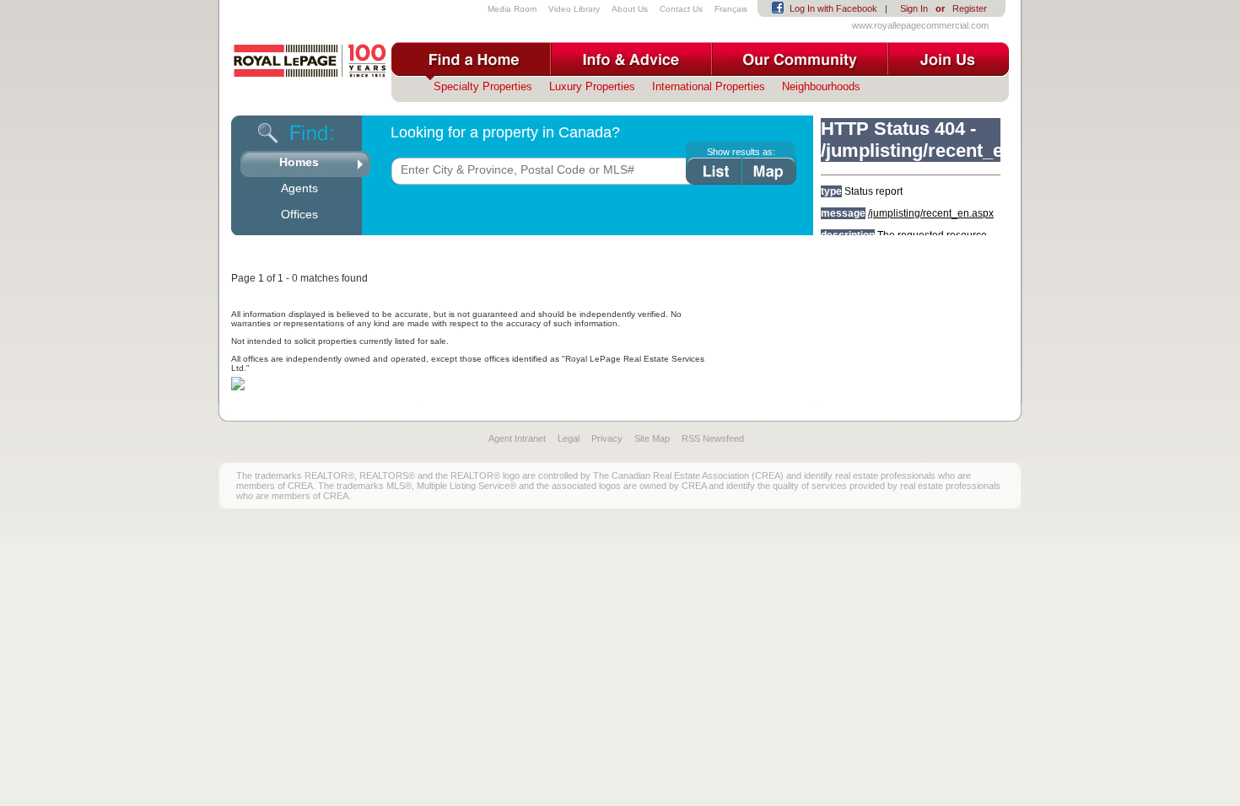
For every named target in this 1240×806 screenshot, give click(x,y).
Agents (299, 188)
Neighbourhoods (821, 86)
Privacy (607, 438)
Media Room (512, 8)
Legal (569, 438)
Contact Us (681, 8)
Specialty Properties (483, 86)
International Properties (708, 86)
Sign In (914, 8)
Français (730, 8)
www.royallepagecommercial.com (920, 25)
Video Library (574, 8)
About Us (630, 8)
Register (969, 8)
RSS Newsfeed (713, 438)
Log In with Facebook (833, 8)
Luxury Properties (592, 86)
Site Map (652, 438)
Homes (299, 162)
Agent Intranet (517, 438)
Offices (299, 214)
